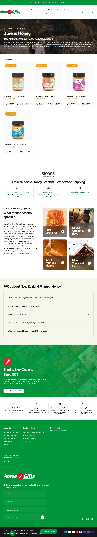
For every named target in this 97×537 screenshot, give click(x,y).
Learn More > (8, 461)
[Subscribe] (42, 517)
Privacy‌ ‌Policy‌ (8, 441)
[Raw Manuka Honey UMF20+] (79, 76)
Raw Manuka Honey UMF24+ (14, 144)
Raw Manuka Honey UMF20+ (76, 96)
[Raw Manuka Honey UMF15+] (48, 76)
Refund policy (6, 533)
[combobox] (46, 2)
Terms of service (24, 533)
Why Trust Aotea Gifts (10, 438)
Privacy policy (15, 533)
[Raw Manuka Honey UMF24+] (17, 125)
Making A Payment (29, 435)
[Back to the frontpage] (4, 28)
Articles (6, 444)
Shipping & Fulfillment (30, 438)
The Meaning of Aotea (11, 432)
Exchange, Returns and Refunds (34, 432)
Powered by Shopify (27, 530)
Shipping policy (33, 533)
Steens (5, 93)
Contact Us (27, 441)
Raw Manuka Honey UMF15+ (45, 96)
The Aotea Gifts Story (10, 435)
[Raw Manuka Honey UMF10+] (17, 76)
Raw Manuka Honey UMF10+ (14, 96)
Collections (11, 28)
